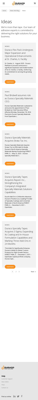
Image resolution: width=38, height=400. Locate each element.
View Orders (5, 382)
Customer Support (6, 379)
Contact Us (4, 388)
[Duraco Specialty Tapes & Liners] (7, 368)
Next (33, 272)
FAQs (3, 385)
